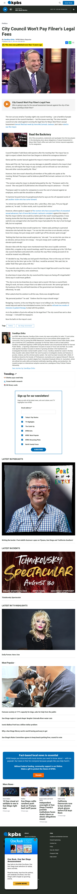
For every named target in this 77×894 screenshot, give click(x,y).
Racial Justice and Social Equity (46, 799)
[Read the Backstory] (14, 140)
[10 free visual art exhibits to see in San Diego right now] (11, 791)
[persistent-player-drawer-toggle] (74, 9)
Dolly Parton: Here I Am (11, 655)
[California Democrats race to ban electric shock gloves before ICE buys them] (66, 791)
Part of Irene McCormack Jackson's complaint (36, 213)
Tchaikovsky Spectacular (11, 597)
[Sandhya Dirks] (6, 337)
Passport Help (54, 853)
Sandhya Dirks (9, 39)
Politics (5, 23)
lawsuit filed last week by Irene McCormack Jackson (34, 124)
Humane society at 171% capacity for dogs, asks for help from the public (29, 712)
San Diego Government (25, 326)
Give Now (68, 3)
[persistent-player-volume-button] (10, 9)
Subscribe (38, 450)
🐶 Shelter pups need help (13, 378)
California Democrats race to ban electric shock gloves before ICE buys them (65, 807)
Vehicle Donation (29, 889)
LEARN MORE (21, 883)
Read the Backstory (40, 134)
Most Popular (8, 663)
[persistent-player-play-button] (5, 9)
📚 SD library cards (11, 385)
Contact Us (53, 843)
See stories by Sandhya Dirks (23, 368)
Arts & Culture (6, 799)
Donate (38, 775)
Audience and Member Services (59, 836)
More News (8, 784)
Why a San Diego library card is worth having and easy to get (24, 731)
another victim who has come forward (22, 199)
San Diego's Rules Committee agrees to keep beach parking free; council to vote (32, 737)
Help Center (53, 856)
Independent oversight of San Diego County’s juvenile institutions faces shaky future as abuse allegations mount (47, 811)
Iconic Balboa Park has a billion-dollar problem (19, 725)
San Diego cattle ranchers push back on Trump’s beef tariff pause (28, 804)
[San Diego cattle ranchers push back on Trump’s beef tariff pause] (29, 791)
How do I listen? (54, 850)
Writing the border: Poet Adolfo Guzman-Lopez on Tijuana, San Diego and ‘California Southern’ (37, 540)
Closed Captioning (55, 840)
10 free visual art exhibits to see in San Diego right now (10, 804)
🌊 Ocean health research (13, 381)
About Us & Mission (30, 836)
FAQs (51, 846)
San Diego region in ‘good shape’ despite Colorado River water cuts (27, 718)
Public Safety (61, 799)
